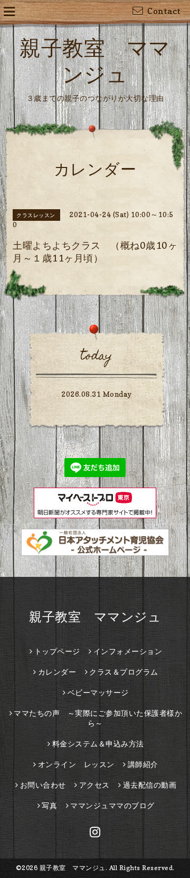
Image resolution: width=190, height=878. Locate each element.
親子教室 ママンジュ (95, 616)
